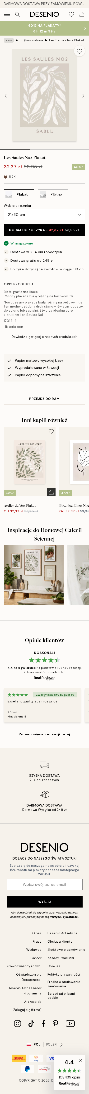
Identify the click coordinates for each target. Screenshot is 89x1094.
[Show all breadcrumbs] (9, 40)
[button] (69, 1072)
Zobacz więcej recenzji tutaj (44, 734)
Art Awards (33, 1002)
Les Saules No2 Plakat (66, 40)
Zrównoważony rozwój (24, 966)
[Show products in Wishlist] (71, 14)
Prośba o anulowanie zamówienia (63, 984)
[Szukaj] (17, 14)
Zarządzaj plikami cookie (61, 996)
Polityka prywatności (63, 974)
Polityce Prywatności (64, 917)
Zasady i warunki (60, 958)
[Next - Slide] (83, 96)
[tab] (15, 148)
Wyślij (44, 902)
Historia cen (13, 327)
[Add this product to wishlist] (79, 51)
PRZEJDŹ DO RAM (44, 399)
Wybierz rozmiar (17, 205)
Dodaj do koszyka (44, 230)
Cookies (54, 966)
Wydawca (34, 950)
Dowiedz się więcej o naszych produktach (44, 337)
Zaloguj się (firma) (27, 1010)
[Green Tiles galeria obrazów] (34, 575)
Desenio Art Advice (62, 933)
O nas (37, 933)
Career (36, 958)
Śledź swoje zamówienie (66, 950)
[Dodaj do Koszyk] (51, 492)
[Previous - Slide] (5, 96)
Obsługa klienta (60, 942)
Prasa (37, 942)
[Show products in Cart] (82, 14)
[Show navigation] (7, 14)
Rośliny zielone (31, 40)
